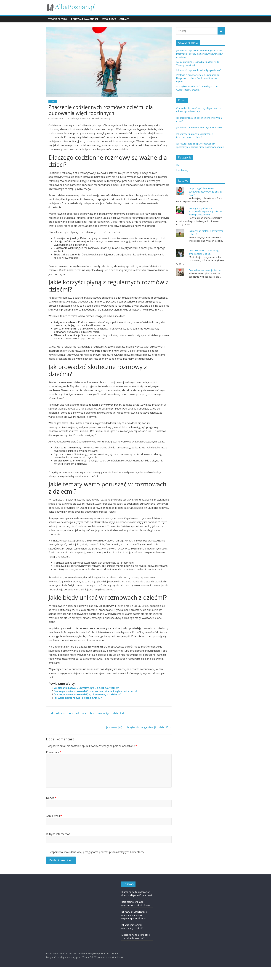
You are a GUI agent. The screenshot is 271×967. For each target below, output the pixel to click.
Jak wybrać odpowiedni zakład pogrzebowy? (198, 70)
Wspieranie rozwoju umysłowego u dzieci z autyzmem (86, 688)
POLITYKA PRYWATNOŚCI (84, 19)
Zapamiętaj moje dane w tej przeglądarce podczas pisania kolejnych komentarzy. (97, 852)
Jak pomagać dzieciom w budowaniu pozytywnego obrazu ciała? (205, 191)
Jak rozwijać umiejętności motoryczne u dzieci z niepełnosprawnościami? (134, 915)
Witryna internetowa (58, 834)
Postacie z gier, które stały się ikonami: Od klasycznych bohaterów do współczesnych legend (197, 78)
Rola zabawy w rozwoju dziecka (205, 270)
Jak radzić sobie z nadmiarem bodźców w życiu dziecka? (85, 713)
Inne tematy (182, 170)
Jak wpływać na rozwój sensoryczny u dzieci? (199, 127)
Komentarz (53, 752)
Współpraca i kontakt (115, 19)
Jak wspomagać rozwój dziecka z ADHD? (78, 697)
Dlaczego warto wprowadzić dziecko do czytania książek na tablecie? (95, 691)
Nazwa (51, 798)
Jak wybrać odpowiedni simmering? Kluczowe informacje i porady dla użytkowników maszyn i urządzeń (200, 54)
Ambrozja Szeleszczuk (80, 118)
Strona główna (57, 19)
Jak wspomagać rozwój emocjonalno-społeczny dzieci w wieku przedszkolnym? (205, 211)
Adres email (54, 816)
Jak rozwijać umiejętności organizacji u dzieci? (139, 727)
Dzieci (52, 101)
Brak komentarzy (102, 118)
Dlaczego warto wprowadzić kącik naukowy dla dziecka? (88, 694)
